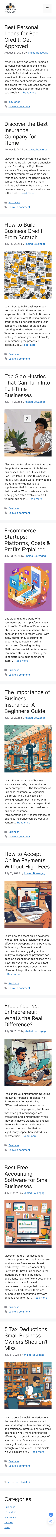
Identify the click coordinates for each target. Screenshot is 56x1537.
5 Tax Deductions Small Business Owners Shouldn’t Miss (26, 1338)
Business (14, 354)
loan (7, 1527)
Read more (29, 92)
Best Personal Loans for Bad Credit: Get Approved (21, 36)
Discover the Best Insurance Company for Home (26, 133)
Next (25, 1481)
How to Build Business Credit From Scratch (23, 230)
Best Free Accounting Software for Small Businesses (27, 1176)
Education (10, 1512)
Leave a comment (19, 106)
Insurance (14, 101)
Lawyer (8, 1522)
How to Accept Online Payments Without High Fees (27, 860)
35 (18, 1481)
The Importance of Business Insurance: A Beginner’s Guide (27, 701)
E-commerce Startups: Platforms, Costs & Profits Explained (27, 539)
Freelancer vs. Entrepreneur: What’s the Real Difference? (23, 1015)
